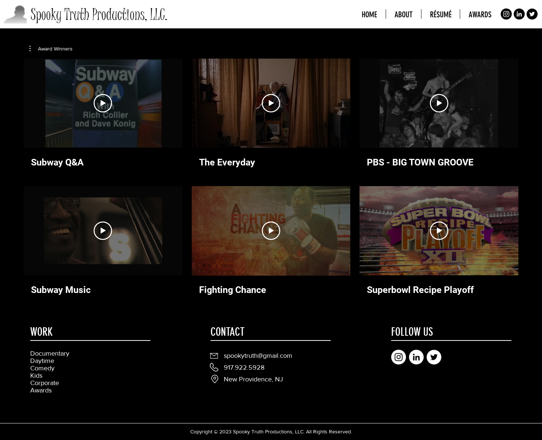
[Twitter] (532, 14)
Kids (36, 375)
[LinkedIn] (519, 14)
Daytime (42, 360)
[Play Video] (103, 103)
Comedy (42, 368)
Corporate (44, 383)
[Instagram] (506, 14)
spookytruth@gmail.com (258, 355)
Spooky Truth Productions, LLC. (99, 14)
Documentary (49, 353)
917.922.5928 (244, 367)
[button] (51, 49)
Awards (41, 390)
